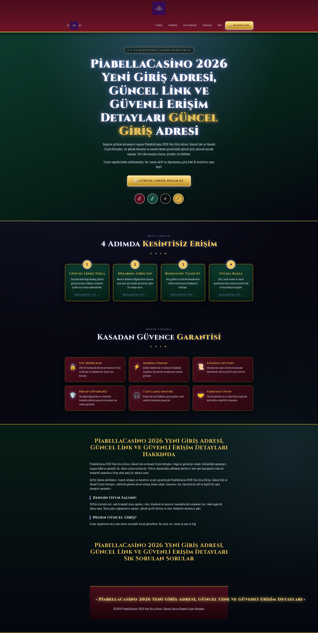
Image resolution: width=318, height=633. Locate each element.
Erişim (172, 25)
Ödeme (207, 25)
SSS (220, 25)
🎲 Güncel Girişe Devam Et (159, 181)
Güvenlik (190, 25)
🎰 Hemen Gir (239, 25)
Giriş (158, 25)
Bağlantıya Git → (87, 294)
